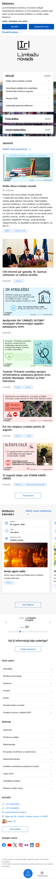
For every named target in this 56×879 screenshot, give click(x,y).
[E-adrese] (7, 821)
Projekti (18, 387)
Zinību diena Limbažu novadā (19, 186)
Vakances (7, 683)
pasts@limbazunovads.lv (15, 812)
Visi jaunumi (28, 495)
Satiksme (18, 436)
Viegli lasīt (7, 730)
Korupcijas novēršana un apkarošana (19, 752)
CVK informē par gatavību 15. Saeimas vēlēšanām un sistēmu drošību (25, 273)
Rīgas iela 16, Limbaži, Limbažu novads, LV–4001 (26, 816)
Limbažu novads (20, 231)
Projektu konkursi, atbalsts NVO (17, 712)
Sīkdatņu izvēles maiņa (13, 788)
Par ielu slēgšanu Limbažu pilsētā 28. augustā (24, 428)
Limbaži (28, 436)
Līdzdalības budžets (11, 781)
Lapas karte (8, 773)
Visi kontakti (15, 829)
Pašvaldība (7, 669)
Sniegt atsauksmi (28, 649)
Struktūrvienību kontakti (13, 705)
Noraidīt (14, 26)
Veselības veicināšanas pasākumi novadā (21, 766)
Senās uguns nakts (14, 571)
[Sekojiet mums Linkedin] (32, 845)
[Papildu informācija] (15, 821)
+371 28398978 (12, 808)
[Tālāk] (50, 622)
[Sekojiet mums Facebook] (4, 845)
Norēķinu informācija (12, 676)
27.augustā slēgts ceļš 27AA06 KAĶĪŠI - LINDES (25, 477)
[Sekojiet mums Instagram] (21, 845)
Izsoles (6, 698)
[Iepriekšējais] (6, 622)
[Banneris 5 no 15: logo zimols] (28, 622)
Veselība (28, 387)
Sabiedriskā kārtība (11, 759)
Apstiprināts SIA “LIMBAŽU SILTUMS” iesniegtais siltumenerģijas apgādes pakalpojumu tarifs (24, 323)
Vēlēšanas (18, 281)
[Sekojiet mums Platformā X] (15, 845)
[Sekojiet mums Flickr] (26, 844)
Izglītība (7, 231)
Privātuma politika (11, 737)
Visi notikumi (28, 604)
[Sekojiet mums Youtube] (9, 844)
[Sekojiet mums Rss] (37, 845)
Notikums (9, 583)
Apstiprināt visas (41, 26)
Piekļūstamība (9, 744)
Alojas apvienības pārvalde (35, 484)
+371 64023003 (12, 804)
